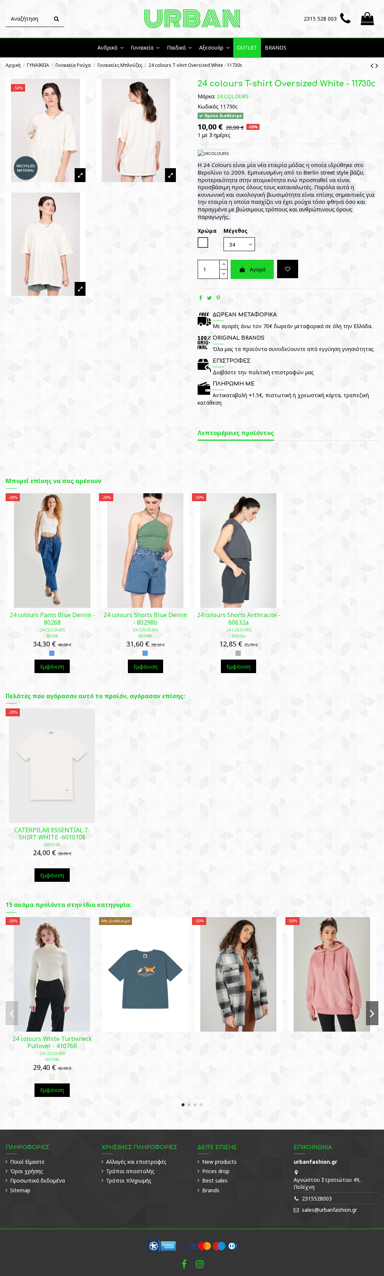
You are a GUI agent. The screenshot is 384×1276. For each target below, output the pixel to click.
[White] (51, 862)
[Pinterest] (218, 297)
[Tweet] (209, 297)
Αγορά (258, 269)
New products (219, 1161)
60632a (239, 636)
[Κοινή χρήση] (200, 297)
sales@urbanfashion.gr (329, 1209)
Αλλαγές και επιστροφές (136, 1161)
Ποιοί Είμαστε (27, 1161)
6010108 (52, 844)
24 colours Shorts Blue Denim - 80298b (145, 618)
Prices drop (216, 1171)
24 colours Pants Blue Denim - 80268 (52, 618)
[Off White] (51, 1077)
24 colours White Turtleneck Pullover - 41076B (52, 1042)
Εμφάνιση (52, 666)
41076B (52, 1059)
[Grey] (238, 653)
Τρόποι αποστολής (130, 1171)
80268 (52, 636)
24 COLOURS (233, 96)
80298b (145, 636)
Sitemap (20, 1190)
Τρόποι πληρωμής (129, 1180)
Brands (210, 1190)
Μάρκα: (206, 96)
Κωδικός (208, 106)
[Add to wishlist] (287, 269)
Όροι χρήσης (26, 1171)
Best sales (215, 1180)
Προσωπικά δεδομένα (37, 1180)
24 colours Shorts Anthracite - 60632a (238, 618)
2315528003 (317, 1198)
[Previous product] (372, 65)
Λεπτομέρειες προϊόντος (236, 433)
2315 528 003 (320, 18)
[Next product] (376, 65)
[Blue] (51, 653)
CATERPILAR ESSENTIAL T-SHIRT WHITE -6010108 (52, 833)
